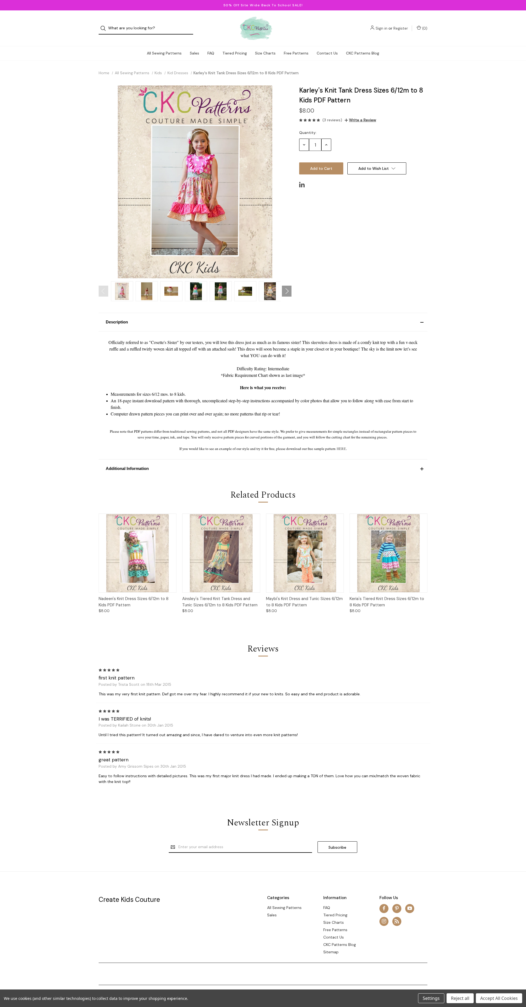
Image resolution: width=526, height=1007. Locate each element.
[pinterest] (397, 908)
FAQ (210, 53)
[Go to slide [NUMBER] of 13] (103, 291)
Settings (431, 998)
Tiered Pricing (234, 53)
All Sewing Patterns (164, 53)
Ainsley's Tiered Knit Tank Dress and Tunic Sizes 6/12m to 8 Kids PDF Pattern (220, 602)
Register (400, 28)
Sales (194, 53)
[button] (263, 322)
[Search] (105, 28)
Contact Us (327, 53)
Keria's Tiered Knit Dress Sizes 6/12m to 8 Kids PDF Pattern (387, 602)
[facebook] (384, 908)
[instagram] (384, 921)
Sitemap (331, 951)
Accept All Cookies (499, 998)
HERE (341, 448)
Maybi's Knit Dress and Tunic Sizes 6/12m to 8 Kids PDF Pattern (304, 602)
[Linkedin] (302, 184)
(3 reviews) (332, 119)
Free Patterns (296, 53)
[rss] (397, 921)
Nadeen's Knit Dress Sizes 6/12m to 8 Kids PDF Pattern (133, 602)
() (424, 28)
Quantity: (307, 132)
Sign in (381, 28)
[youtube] (409, 908)
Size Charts (265, 53)
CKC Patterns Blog (362, 53)
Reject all (460, 998)
